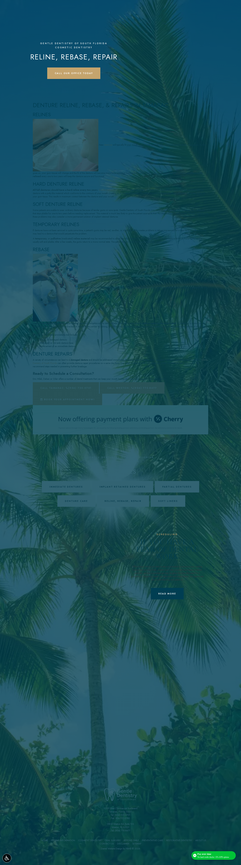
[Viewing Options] (6, 858)
